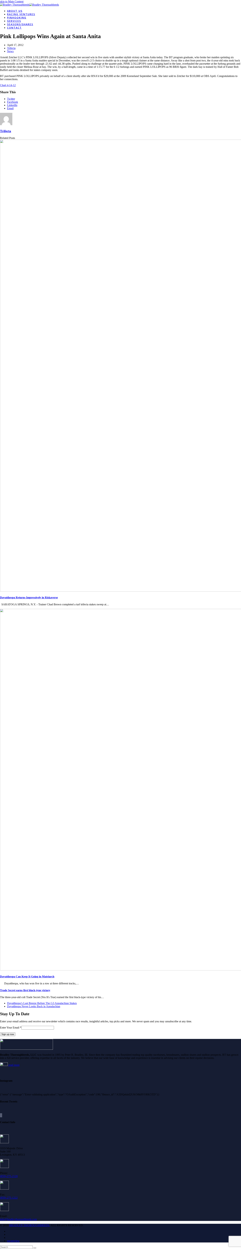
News (10, 51)
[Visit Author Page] (6, 124)
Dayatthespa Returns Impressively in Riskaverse (29, 597)
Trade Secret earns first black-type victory (25, 990)
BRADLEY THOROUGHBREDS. (29, 1225)
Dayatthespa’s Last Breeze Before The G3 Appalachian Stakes (42, 1003)
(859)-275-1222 (9, 1197)
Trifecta (11, 48)
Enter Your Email (10, 1027)
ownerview (13, 1240)
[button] (11, 98)
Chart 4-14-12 (8, 85)
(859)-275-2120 (9, 1176)
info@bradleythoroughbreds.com (18, 1219)
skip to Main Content (11, 1)
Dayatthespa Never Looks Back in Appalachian (33, 1006)
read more (14, 1064)
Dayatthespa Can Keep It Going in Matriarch (27, 976)
